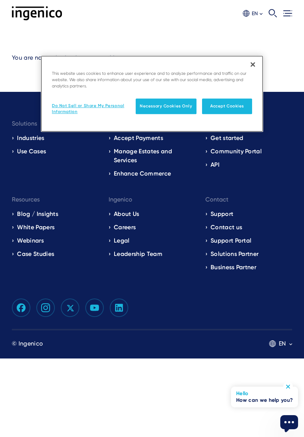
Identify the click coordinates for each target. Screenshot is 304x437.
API (215, 164)
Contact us (226, 227)
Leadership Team (138, 253)
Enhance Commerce (142, 173)
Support (222, 213)
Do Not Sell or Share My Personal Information (88, 108)
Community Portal (236, 151)
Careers (125, 227)
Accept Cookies (227, 106)
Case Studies (35, 253)
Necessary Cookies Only (166, 106)
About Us (126, 213)
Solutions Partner (234, 253)
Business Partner (233, 267)
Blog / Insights (37, 213)
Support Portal (231, 240)
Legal (122, 240)
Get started (227, 137)
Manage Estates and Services (143, 156)
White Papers (35, 227)
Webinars (30, 240)
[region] (152, 94)
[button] (252, 13)
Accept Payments (138, 137)
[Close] (253, 64)
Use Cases (31, 151)
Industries (30, 137)
